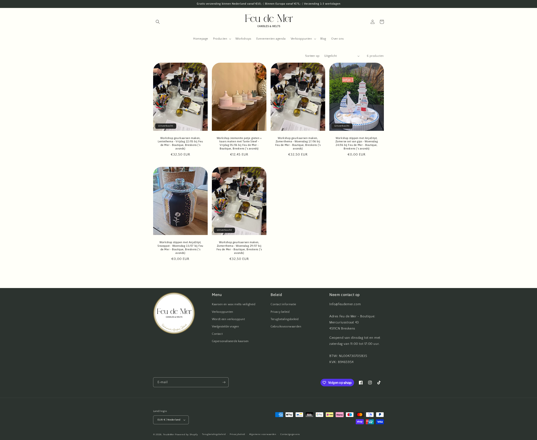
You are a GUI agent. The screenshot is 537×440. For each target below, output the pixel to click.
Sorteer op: (312, 56)
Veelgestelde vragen (225, 326)
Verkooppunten (222, 312)
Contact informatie (283, 304)
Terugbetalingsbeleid (285, 319)
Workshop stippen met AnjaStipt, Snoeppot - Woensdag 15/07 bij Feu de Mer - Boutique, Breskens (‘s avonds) (180, 247)
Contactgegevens (290, 434)
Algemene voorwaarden (262, 434)
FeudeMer (169, 434)
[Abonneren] (223, 382)
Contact (217, 334)
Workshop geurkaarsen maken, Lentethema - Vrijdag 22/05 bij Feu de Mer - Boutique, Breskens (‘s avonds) (180, 143)
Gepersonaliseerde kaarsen (230, 341)
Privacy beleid (280, 312)
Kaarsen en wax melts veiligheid (233, 304)
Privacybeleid (237, 434)
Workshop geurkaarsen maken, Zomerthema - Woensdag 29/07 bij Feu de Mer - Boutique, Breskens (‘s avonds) (239, 247)
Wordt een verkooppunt (228, 319)
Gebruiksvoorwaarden (286, 326)
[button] (157, 21)
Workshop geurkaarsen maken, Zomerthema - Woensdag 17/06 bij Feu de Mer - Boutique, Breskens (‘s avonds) (298, 143)
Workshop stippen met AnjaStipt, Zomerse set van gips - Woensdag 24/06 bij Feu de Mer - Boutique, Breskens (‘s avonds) (356, 143)
